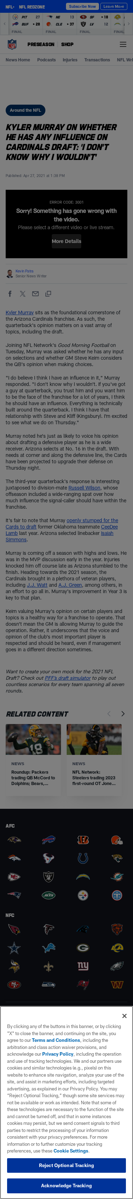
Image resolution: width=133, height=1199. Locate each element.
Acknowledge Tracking (66, 1185)
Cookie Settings (71, 1151)
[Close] (124, 1016)
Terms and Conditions (56, 1040)
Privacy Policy (57, 1054)
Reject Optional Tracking (66, 1165)
